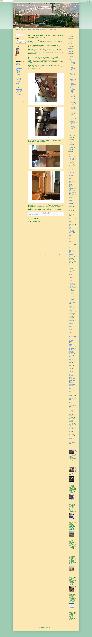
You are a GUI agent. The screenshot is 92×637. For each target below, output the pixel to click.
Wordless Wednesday (71, 440)
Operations (71, 353)
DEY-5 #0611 (71, 232)
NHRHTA (71, 340)
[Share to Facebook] (48, 213)
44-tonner (71, 158)
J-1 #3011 (71, 274)
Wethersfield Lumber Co (71, 435)
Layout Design (72, 308)
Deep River (71, 200)
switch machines (37, 42)
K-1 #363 (71, 296)
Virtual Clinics (71, 428)
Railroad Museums (72, 380)
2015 (70, 53)
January (72, 147)
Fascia (70, 242)
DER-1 (70, 202)
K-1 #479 (71, 300)
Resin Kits (71, 388)
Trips (70, 420)
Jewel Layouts (72, 287)
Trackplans (71, 417)
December (72, 54)
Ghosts (70, 248)
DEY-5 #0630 (71, 234)
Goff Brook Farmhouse (71, 255)
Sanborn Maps (72, 395)
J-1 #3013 (71, 275)
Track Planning (72, 415)
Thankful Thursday (72, 405)
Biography (71, 175)
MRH (70, 332)
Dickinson (71, 237)
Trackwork (71, 418)
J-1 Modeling (71, 284)
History (70, 262)
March (71, 144)
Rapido (70, 382)
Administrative (72, 159)
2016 (70, 51)
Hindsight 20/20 (72, 261)
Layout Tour (71, 310)
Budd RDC (71, 181)
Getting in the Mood (72, 116)
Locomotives (71, 319)
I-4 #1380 (71, 264)
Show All (22, 101)
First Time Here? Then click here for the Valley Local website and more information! (35, 29)
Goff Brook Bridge (72, 251)
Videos (70, 427)
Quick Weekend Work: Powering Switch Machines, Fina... (73, 90)
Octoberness (71, 346)
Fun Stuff (70, 245)
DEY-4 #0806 (71, 225)
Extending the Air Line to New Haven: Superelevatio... (73, 76)
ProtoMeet (71, 369)
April (71, 142)
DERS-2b (71, 210)
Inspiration (71, 270)
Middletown (71, 323)
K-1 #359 (71, 295)
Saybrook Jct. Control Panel (73, 72)
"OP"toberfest (71, 156)
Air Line (70, 161)
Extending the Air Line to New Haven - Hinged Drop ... (73, 97)
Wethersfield (71, 433)
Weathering (71, 430)
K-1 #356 (71, 293)
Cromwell (71, 196)
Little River (71, 317)
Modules (70, 329)
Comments (19, 42)
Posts (18, 40)
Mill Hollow (71, 325)
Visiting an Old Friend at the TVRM (73, 131)
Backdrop (71, 168)
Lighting (70, 316)
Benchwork (34, 214)
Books (70, 178)
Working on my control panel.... (73, 80)
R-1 (69, 374)
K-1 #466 (71, 299)
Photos (70, 362)
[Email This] (44, 213)
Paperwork (71, 356)
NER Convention (72, 336)
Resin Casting (72, 387)
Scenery (70, 396)
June (71, 139)
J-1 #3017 (71, 280)
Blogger (51, 627)
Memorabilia (71, 320)
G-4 (69, 247)
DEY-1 (70, 221)
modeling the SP (19, 89)
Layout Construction (71, 307)
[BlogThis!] (45, 213)
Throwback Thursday (71, 411)
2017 (70, 50)
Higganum (71, 259)
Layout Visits (71, 313)
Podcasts (71, 364)
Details (70, 219)
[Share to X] (47, 213)
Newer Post (31, 254)
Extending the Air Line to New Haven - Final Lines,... (73, 103)
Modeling (71, 327)
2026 (70, 34)
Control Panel (71, 194)
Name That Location (71, 334)
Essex (70, 241)
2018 (70, 48)
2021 (70, 43)
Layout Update (72, 311)
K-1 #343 (71, 292)
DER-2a (70, 203)
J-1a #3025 (71, 286)
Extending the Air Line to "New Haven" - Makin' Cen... (73, 108)
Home (46, 254)
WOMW (70, 438)
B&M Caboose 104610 (72, 166)
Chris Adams (19, 55)
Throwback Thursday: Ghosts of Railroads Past (72, 63)
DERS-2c (71, 216)
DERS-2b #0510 (72, 214)
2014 (70, 149)
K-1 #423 (71, 297)
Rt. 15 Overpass (72, 393)
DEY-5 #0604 (71, 228)
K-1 (69, 289)
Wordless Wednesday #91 (73, 68)
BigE (70, 173)
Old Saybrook (71, 348)
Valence (70, 421)
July (71, 137)
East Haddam (71, 240)
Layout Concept (72, 304)
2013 (70, 151)
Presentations (71, 366)
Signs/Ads (71, 402)
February (72, 146)
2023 (70, 40)
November (72, 56)
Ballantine (71, 169)
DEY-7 (70, 235)
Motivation (71, 330)
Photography (71, 361)
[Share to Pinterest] (49, 213)
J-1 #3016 (71, 278)
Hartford (70, 258)
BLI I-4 (70, 176)
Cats (70, 184)
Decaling (71, 199)
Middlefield (71, 322)
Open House (71, 349)
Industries (71, 267)
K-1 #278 (71, 290)
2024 (70, 38)
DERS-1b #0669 (72, 207)
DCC (70, 197)
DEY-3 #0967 (71, 224)
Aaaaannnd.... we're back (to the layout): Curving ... (73, 123)
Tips (70, 412)
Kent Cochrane (72, 302)
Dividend (71, 238)
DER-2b (70, 205)
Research (71, 385)
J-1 (69, 271)
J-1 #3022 (71, 283)
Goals (70, 250)
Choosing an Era (72, 185)
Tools (70, 414)
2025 (70, 36)
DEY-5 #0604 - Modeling (72, 231)
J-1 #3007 (71, 272)
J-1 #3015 (71, 277)
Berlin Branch (71, 172)
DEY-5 (70, 227)
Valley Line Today (72, 424)
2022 (70, 41)
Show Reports (72, 400)
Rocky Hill (71, 391)
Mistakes (70, 326)
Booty (70, 179)
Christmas (71, 190)
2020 (70, 45)
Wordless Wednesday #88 (73, 127)
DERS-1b (71, 206)
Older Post (61, 254)
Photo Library (71, 359)
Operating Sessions (71, 352)
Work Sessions (72, 442)
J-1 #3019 (71, 281)
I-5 (69, 265)
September (72, 134)
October (72, 58)
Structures (71, 403)
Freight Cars (71, 244)
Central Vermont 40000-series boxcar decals (19, 98)
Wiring (37, 214)
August (71, 135)
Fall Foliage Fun (73, 94)
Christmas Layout (72, 192)
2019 (70, 46)
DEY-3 (70, 222)
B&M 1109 (71, 164)
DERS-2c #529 (72, 218)
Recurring (71, 384)
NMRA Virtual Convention (71, 345)
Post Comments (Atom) (38, 256)
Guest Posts (71, 256)
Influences (71, 268)
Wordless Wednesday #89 (73, 113)
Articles (70, 162)
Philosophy (71, 358)
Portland (70, 365)
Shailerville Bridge (72, 398)
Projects (70, 368)
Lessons (70, 314)
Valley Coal (71, 423)
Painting (70, 355)
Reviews (70, 390)
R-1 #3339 (71, 375)
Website (70, 431)
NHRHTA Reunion (72, 341)
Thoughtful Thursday (71, 408)
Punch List (71, 372)
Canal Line (71, 182)
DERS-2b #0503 (72, 211)
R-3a (70, 377)
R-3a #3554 (71, 378)
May (71, 140)
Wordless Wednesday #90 (73, 84)
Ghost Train (72, 59)
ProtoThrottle (71, 371)
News (70, 338)
